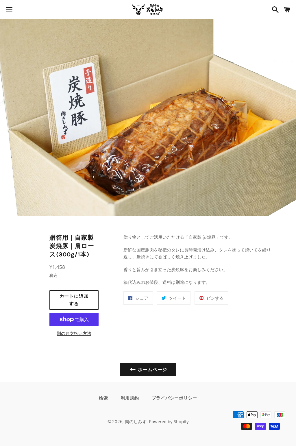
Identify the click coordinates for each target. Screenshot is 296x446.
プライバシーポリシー (174, 398)
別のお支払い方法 (74, 333)
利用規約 (130, 398)
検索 (103, 398)
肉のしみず (136, 421)
